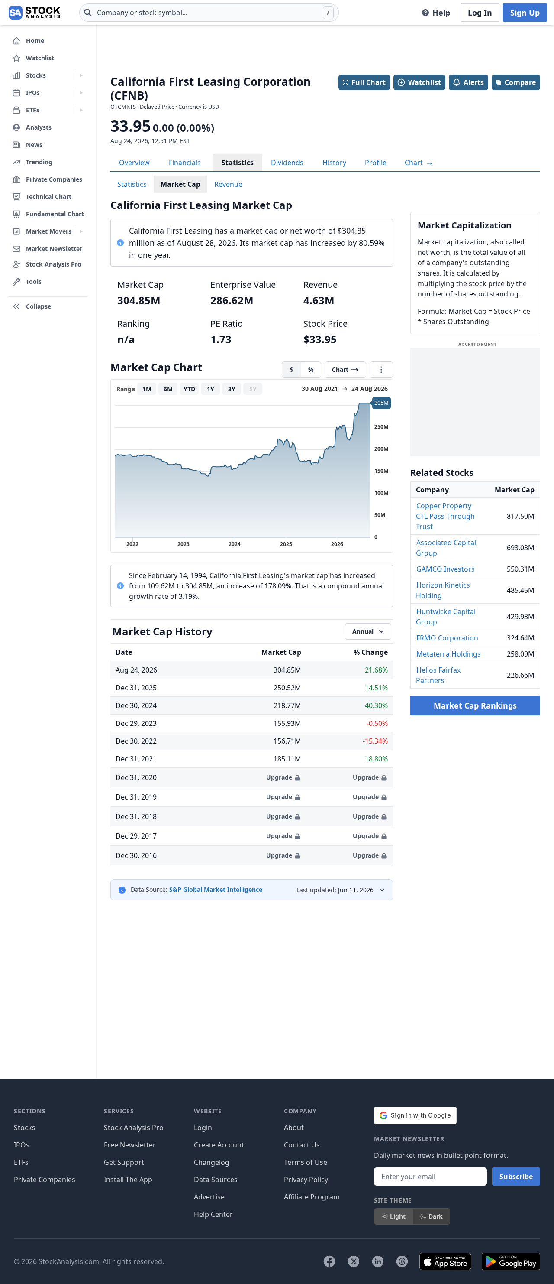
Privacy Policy (306, 1179)
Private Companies (44, 1179)
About (294, 1127)
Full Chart (368, 82)
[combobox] (209, 12)
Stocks (24, 1127)
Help (441, 12)
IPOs (21, 1145)
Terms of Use (305, 1162)
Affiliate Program (312, 1197)
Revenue (228, 184)
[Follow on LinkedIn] (378, 1261)
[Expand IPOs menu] (81, 92)
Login (203, 1127)
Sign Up (525, 12)
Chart (415, 162)
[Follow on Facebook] (329, 1261)
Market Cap (180, 184)
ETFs (21, 1162)
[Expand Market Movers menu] (81, 231)
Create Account (219, 1145)
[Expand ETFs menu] (81, 110)
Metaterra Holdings (448, 654)
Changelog (211, 1162)
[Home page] (34, 12)
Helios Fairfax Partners (438, 675)
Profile (376, 162)
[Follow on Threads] (402, 1261)
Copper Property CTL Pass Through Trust (445, 516)
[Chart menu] (381, 369)
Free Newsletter (130, 1145)
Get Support (124, 1162)
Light (398, 1216)
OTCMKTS (123, 107)
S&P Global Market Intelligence (215, 889)
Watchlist (424, 82)
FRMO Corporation (447, 638)
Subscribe (516, 1176)
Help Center (213, 1214)
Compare (520, 82)
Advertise (209, 1197)
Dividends (287, 162)
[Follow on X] (354, 1261)
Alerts (474, 82)
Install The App (128, 1179)
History (334, 162)
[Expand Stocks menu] (81, 75)
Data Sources (216, 1179)
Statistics (238, 162)
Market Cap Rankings (475, 705)
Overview (134, 162)
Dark (435, 1216)
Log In (480, 12)
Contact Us (302, 1145)
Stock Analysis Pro (134, 1127)
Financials (185, 162)
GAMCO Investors (445, 569)
